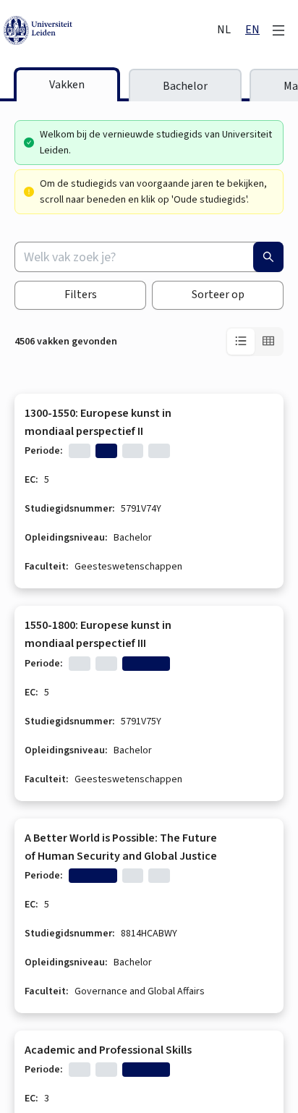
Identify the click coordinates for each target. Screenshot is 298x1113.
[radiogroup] (255, 341)
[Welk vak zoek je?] (268, 257)
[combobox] (149, 257)
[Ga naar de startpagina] (109, 30)
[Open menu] (278, 30)
